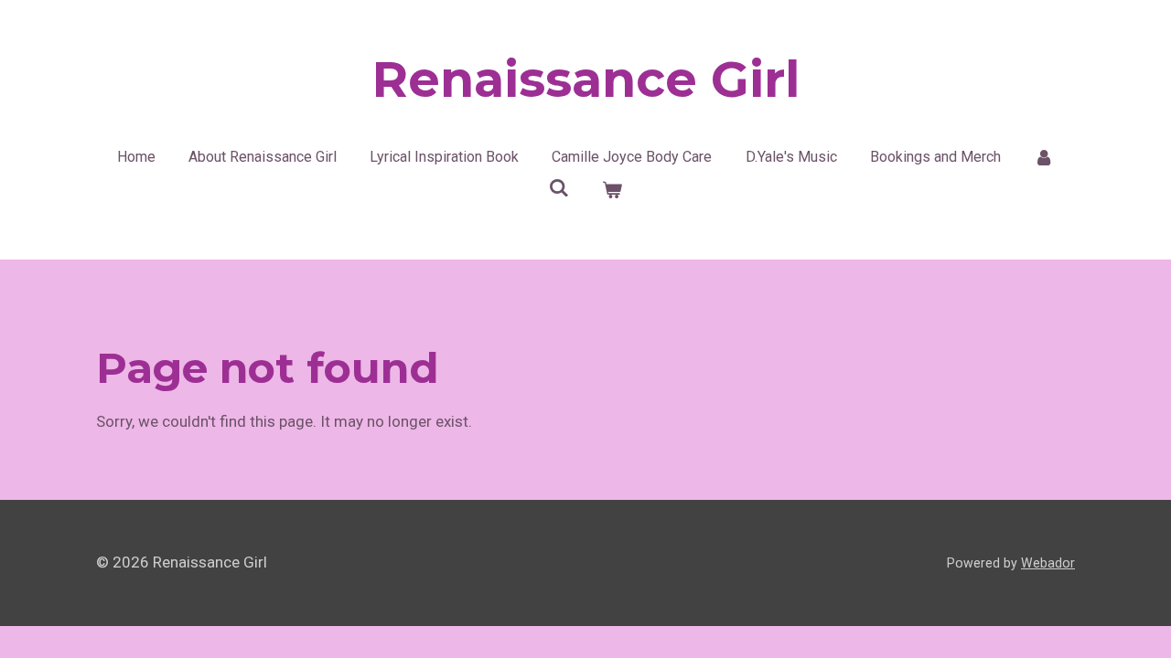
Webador (1048, 563)
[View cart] (612, 190)
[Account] (1044, 157)
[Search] (559, 187)
